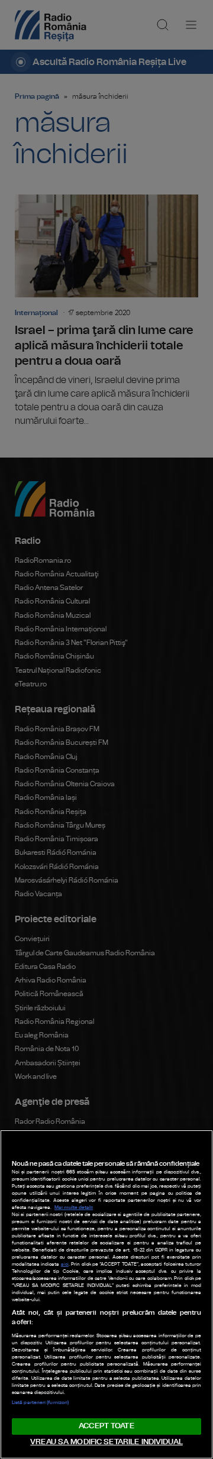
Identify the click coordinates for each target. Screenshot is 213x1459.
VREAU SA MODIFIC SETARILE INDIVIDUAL (106, 1442)
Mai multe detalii (73, 1207)
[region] (106, 1294)
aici (65, 1264)
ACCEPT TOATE (106, 1426)
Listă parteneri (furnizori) (40, 1402)
